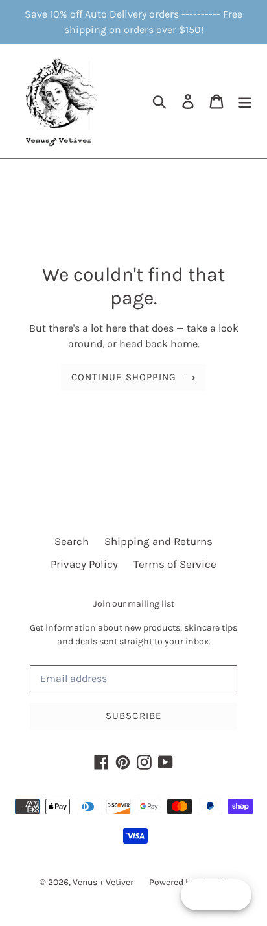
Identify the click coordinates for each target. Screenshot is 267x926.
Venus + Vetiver (103, 882)
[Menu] (245, 101)
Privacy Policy (84, 563)
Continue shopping (123, 377)
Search (71, 541)
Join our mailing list (133, 604)
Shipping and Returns (158, 541)
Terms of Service (175, 563)
